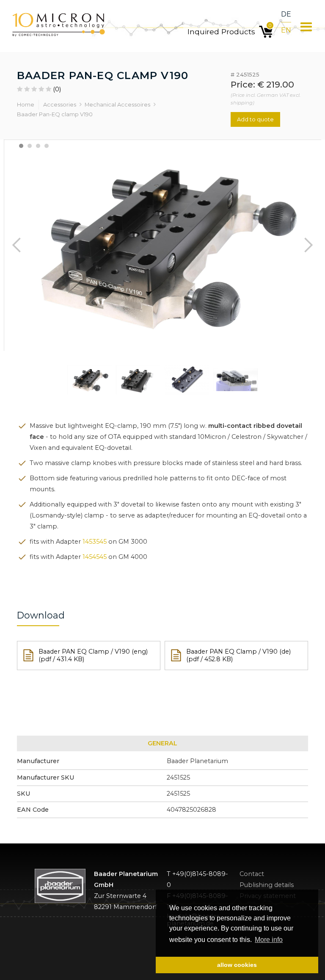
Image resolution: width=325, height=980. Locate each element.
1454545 (95, 557)
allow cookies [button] (237, 964)
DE (286, 14)
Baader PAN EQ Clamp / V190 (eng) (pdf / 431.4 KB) (93, 655)
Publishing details (267, 885)
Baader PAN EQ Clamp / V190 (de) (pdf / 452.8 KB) (238, 655)
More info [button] (269, 939)
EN (286, 30)
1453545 (95, 541)
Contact (252, 874)
